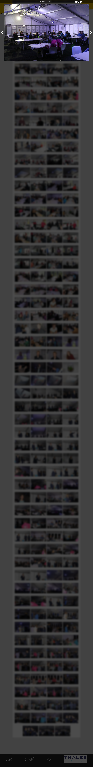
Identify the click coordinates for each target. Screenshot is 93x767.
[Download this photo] (76, 2)
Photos (32, 1)
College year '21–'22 (39, 1)
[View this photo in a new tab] (78, 2)
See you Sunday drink (48, 1)
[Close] (81, 2)
